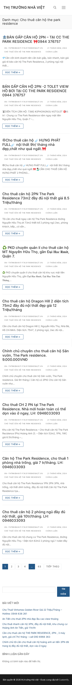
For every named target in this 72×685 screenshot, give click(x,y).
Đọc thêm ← (12, 72)
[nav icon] (63, 8)
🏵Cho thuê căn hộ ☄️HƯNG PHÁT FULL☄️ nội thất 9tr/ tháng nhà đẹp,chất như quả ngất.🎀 (31, 144)
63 (39, 566)
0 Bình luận (51, 52)
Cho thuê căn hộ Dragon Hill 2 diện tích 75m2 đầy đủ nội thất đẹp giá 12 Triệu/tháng (35, 305)
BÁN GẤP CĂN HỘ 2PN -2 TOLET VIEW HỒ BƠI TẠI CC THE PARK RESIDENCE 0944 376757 (35, 90)
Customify (64, 679)
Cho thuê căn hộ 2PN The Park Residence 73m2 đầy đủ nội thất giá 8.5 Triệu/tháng (35, 198)
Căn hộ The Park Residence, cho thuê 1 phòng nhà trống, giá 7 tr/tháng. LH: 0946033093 (35, 462)
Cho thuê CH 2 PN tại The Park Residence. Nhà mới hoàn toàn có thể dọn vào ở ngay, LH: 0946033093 (34, 409)
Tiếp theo (52, 566)
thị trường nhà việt (24, 7)
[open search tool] (54, 7)
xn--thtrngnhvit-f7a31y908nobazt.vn (23, 48)
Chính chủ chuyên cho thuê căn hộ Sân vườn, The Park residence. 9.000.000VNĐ (35, 355)
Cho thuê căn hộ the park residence (22, 52)
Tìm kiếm (63, 591)
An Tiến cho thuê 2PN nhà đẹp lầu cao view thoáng (30, 618)
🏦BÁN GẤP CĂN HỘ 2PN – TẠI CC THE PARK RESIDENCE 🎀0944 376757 (35, 39)
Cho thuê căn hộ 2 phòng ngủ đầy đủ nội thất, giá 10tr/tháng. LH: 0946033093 (33, 516)
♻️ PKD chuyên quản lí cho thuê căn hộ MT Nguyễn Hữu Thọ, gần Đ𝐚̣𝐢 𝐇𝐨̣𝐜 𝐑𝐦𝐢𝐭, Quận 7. (35, 252)
